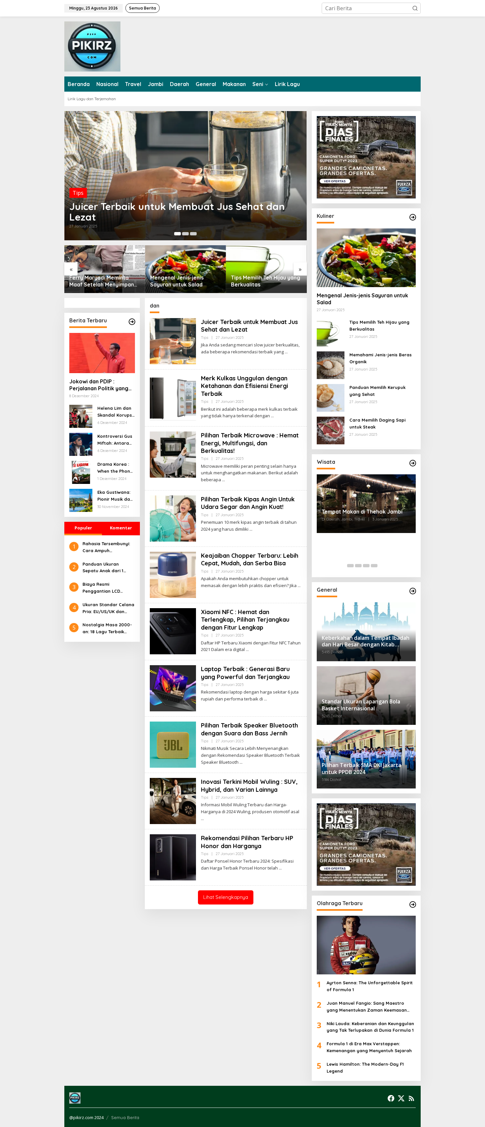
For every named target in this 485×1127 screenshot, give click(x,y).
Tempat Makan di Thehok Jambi (362, 511)
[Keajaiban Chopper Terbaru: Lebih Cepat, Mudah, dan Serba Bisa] (299, 585)
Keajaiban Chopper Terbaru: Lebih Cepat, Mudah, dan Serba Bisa (249, 559)
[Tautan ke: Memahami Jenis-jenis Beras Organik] (330, 364)
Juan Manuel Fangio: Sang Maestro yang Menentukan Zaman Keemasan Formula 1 (367, 1007)
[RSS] (411, 1098)
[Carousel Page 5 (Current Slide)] (382, 565)
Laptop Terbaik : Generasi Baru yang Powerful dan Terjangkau (245, 672)
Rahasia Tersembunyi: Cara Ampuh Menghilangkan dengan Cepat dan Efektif (108, 547)
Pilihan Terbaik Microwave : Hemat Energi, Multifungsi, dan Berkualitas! (250, 443)
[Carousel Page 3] (193, 233)
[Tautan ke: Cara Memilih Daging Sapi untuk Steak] (330, 429)
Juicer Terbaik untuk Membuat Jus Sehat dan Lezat (177, 211)
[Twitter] (401, 1098)
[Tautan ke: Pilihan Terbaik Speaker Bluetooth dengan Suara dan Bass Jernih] (173, 744)
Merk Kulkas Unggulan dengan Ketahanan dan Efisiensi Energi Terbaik (244, 386)
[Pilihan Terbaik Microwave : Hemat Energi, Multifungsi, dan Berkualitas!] (223, 480)
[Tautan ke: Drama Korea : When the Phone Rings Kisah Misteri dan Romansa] (80, 471)
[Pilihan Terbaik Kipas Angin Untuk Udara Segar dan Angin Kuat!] (250, 529)
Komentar (121, 528)
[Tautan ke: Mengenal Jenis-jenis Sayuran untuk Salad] (185, 269)
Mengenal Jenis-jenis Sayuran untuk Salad (177, 281)
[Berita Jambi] (92, 45)
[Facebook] (391, 1098)
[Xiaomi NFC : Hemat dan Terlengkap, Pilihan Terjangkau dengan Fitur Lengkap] (247, 649)
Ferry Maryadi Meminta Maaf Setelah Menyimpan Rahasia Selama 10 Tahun (101, 281)
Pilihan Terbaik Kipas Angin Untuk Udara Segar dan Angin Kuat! (248, 503)
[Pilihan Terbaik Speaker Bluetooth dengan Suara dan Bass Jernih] (241, 762)
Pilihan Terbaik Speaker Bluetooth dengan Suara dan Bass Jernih (249, 729)
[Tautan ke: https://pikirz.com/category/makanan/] (413, 217)
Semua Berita (125, 1117)
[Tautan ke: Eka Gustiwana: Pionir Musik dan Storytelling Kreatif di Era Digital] (80, 499)
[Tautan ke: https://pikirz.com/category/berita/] (132, 322)
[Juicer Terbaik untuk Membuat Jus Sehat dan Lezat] (286, 352)
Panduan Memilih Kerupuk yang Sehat (377, 391)
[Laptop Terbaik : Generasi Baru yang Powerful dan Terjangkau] (265, 699)
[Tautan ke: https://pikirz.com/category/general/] (413, 591)
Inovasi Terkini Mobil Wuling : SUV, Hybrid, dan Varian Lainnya (249, 785)
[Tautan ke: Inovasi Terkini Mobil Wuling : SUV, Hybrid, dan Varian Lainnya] (173, 800)
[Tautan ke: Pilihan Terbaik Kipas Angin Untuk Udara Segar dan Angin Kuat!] (173, 517)
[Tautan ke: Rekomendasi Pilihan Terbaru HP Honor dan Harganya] (173, 856)
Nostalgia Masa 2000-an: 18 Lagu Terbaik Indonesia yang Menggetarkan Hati (107, 628)
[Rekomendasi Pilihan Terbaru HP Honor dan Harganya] (280, 868)
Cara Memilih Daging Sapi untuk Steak (377, 423)
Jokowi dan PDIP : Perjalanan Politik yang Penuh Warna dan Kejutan (98, 385)
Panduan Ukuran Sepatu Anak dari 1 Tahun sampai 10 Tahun (108, 568)
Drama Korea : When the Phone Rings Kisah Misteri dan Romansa (115, 468)
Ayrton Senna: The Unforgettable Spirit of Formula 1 (370, 986)
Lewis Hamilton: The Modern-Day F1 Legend (365, 1067)
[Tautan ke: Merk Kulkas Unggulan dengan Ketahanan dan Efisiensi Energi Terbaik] (173, 396)
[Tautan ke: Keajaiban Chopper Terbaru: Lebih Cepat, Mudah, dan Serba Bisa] (173, 574)
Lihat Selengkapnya (225, 897)
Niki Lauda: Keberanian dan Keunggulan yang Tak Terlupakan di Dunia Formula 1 (370, 1027)
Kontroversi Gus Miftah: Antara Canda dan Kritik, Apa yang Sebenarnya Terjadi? (114, 440)
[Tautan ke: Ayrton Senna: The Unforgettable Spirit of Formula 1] (366, 945)
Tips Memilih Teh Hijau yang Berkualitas (265, 281)
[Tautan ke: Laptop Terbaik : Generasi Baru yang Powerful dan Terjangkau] (173, 687)
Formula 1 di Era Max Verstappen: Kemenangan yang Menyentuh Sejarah (369, 1047)
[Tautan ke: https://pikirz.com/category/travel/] (413, 463)
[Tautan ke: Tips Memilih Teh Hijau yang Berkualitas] (266, 269)
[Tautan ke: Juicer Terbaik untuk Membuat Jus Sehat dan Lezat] (185, 175)
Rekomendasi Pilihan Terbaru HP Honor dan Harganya (247, 841)
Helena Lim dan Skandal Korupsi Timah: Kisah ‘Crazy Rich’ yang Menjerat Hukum (115, 412)
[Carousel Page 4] (374, 565)
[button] (415, 8)
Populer (83, 528)
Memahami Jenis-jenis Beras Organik (380, 358)
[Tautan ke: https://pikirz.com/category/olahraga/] (413, 904)
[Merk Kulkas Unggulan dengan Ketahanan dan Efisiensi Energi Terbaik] (272, 416)
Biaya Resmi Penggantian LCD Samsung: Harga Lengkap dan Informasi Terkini (108, 588)
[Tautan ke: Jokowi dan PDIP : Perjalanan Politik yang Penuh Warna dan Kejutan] (102, 353)
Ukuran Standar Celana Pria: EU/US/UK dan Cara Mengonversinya (108, 608)
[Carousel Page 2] (185, 233)
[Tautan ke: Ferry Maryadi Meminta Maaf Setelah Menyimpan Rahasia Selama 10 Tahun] (104, 269)
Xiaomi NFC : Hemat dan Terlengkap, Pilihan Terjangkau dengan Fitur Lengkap (245, 619)
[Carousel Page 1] (350, 565)
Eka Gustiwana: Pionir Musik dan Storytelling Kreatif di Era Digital (115, 496)
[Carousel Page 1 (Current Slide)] (177, 233)
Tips (78, 192)
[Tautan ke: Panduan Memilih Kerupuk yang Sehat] (330, 397)
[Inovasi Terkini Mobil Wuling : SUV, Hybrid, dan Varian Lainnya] (202, 818)
